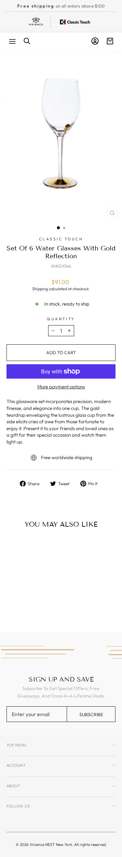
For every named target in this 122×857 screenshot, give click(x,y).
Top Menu (17, 745)
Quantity (61, 318)
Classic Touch (61, 238)
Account (16, 765)
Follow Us (18, 806)
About (13, 785)
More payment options (61, 386)
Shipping (40, 288)
